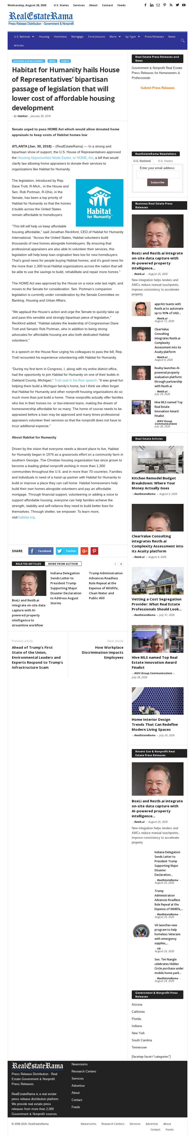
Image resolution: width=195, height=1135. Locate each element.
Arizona (137, 1004)
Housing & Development (29, 61)
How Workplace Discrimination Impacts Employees (102, 652)
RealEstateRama (144, 494)
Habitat (22, 116)
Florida (136, 1019)
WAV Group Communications (166, 422)
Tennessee (139, 1047)
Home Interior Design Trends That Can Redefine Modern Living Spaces (155, 724)
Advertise (78, 1085)
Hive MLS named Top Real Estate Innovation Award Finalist (154, 662)
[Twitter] (177, 5)
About (93, 5)
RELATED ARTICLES (28, 563)
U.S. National (22, 36)
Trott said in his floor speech (75, 380)
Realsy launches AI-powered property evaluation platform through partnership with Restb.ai (168, 377)
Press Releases (154, 36)
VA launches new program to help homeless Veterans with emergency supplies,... (167, 934)
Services (79, 5)
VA (159, 948)
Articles (19, 45)
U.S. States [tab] (165, 161)
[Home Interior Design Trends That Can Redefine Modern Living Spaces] (158, 701)
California (138, 1011)
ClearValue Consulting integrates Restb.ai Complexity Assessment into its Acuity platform (157, 543)
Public (65, 61)
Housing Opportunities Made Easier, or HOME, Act (55, 158)
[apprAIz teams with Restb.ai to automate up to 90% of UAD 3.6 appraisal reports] (141, 309)
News (171, 36)
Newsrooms (80, 1064)
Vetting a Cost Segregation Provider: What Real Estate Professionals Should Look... (157, 604)
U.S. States (61, 5)
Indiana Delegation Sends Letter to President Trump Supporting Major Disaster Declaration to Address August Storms (65, 588)
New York (138, 1033)
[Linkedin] (152, 5)
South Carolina (142, 1040)
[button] (180, 41)
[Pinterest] (164, 5)
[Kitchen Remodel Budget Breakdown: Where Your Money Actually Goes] (158, 459)
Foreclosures (96, 36)
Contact (107, 5)
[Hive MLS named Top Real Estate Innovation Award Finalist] (141, 407)
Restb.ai (139, 274)
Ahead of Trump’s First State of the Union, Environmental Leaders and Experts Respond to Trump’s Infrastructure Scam (37, 657)
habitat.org (27, 517)
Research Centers (84, 1071)
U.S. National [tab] (142, 161)
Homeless (60, 36)
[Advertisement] (131, 18)
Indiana (137, 1026)
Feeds (121, 5)
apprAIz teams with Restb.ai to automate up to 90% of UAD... (169, 308)
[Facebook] (145, 5)
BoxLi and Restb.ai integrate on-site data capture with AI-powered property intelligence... (157, 260)
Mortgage (77, 36)
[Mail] (158, 5)
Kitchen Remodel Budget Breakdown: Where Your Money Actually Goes (154, 483)
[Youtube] (184, 5)
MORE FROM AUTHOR (63, 563)
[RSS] (171, 5)
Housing (44, 36)
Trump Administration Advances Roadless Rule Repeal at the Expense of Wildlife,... (169, 900)
